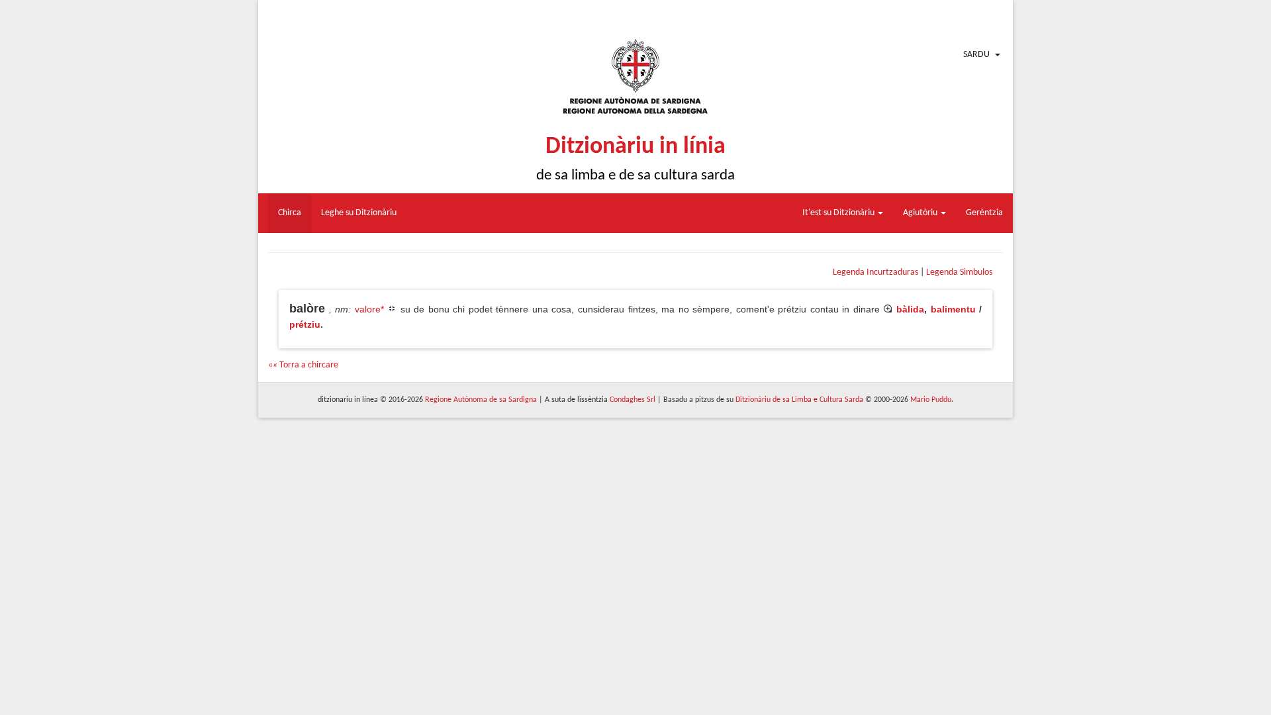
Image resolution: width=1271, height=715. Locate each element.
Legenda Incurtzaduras (875, 272)
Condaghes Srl (632, 400)
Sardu (976, 55)
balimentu (953, 309)
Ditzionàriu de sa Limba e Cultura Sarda (799, 400)
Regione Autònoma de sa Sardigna (481, 400)
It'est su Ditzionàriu (839, 213)
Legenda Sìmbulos (959, 272)
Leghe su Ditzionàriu (359, 213)
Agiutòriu (921, 213)
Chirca (289, 213)
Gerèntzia (984, 213)
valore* (369, 309)
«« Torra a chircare (303, 365)
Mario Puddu (930, 400)
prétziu (304, 324)
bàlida (910, 309)
